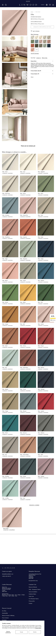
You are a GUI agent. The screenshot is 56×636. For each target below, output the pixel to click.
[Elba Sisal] (45, 42)
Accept (21, 632)
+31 (36, 49)
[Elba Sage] (40, 47)
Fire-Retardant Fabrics (34, 598)
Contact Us (38, 57)
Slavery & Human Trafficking (8, 615)
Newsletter (4, 620)
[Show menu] (2, 4)
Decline (34, 632)
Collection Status (32, 594)
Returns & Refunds (33, 587)
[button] (5, 4)
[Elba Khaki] (36, 47)
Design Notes (33, 61)
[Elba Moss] (32, 42)
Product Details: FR (35, 73)
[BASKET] (53, 4)
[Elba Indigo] (49, 47)
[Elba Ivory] (36, 38)
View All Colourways (35, 53)
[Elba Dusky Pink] (40, 42)
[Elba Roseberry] (49, 42)
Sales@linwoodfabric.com (7, 574)
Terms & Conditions (33, 591)
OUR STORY (28, 1)
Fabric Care (31, 596)
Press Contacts (5, 617)
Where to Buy (44, 57)
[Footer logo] (8, 568)
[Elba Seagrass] (45, 47)
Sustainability (5, 613)
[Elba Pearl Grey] (45, 38)
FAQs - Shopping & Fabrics (34, 589)
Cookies (30, 603)
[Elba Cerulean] (36, 42)
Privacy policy (32, 601)
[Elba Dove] (32, 38)
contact (42, 4)
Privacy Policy (38, 628)
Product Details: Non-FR (36, 70)
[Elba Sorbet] (12, 517)
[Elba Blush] (32, 51)
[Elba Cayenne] (32, 47)
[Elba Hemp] (49, 38)
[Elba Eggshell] (40, 38)
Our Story (4, 610)
